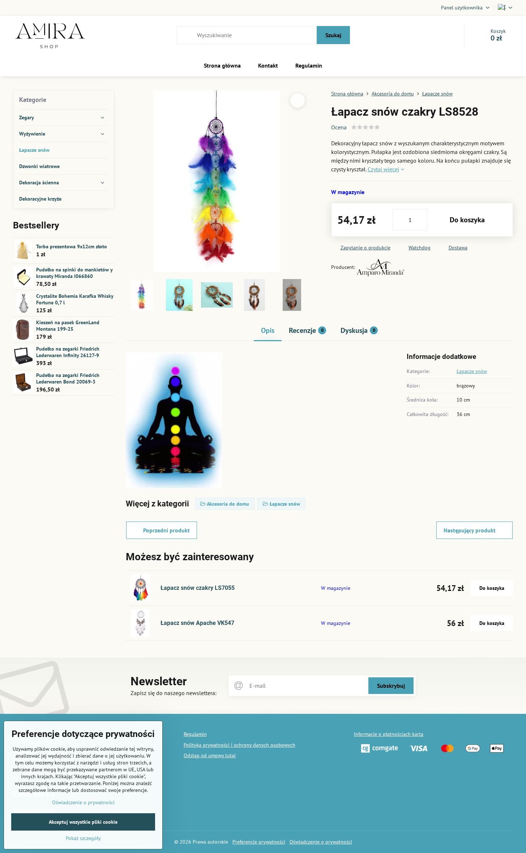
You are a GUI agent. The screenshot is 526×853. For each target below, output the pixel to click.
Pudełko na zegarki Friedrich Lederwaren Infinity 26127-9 (67, 352)
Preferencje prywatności (258, 842)
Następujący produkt (470, 530)
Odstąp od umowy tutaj (210, 755)
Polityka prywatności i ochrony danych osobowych (239, 745)
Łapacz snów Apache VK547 (197, 623)
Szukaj (333, 35)
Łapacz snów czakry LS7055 (198, 587)
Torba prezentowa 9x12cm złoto (71, 246)
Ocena (339, 127)
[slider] (365, 127)
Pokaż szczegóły (83, 838)
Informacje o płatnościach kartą (388, 734)
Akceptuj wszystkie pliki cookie (83, 822)
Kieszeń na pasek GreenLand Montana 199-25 (67, 325)
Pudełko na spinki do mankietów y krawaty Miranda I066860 (74, 272)
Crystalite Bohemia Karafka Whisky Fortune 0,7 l (74, 299)
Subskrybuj (391, 685)
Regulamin (195, 734)
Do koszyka (467, 219)
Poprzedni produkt (166, 530)
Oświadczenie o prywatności (321, 842)
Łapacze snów (472, 371)
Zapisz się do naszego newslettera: (174, 692)
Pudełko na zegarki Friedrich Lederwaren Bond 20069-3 (67, 378)
